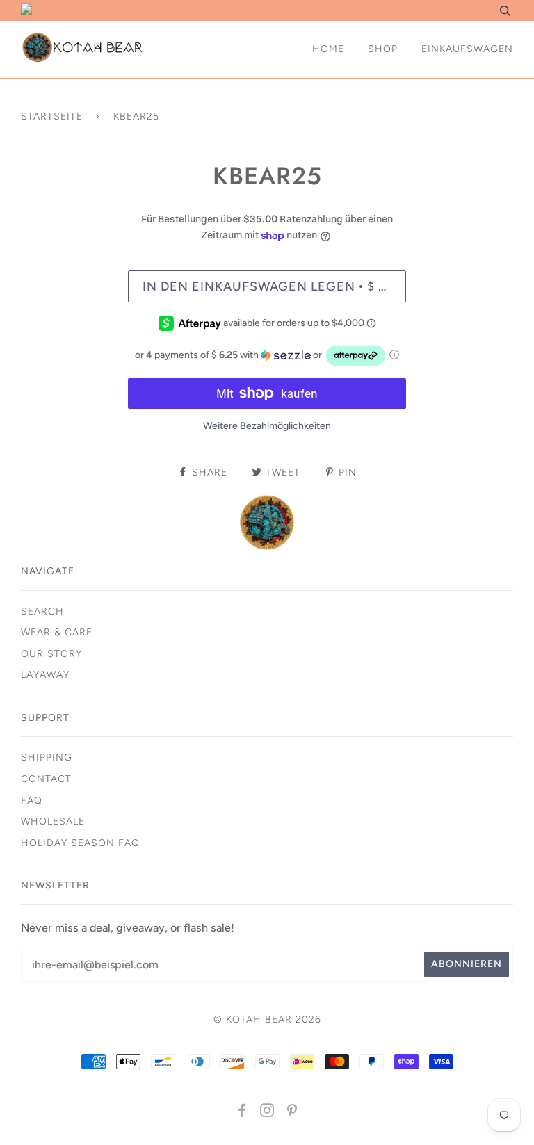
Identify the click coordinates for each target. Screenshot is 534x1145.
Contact (46, 779)
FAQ (31, 800)
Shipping (46, 757)
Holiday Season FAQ (80, 843)
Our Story (51, 654)
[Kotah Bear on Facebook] (242, 1113)
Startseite (52, 116)
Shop (383, 49)
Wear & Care (56, 632)
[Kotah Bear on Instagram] (267, 1113)
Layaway (45, 675)
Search (42, 611)
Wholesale (53, 821)
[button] (267, 355)
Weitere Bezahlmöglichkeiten (267, 426)
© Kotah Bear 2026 (267, 1019)
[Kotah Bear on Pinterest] (292, 1113)
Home (328, 49)
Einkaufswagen (467, 49)
